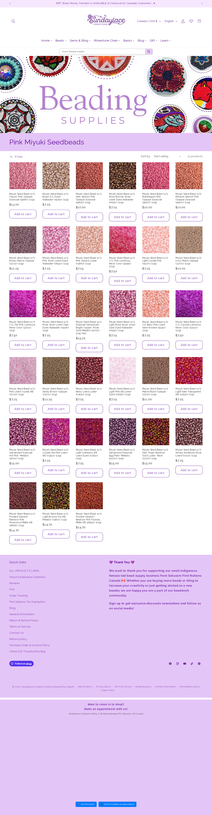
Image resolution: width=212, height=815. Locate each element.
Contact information (165, 686)
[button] (13, 21)
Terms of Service (20, 626)
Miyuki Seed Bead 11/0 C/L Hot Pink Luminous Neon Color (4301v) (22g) (22, 326)
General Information (21, 614)
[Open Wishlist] (191, 21)
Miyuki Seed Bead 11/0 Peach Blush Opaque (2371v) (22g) (155, 391)
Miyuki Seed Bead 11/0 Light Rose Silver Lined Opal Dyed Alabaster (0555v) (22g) (122, 326)
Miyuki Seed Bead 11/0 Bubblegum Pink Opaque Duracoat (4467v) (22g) (155, 198)
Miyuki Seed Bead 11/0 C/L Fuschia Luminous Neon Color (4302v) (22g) (188, 326)
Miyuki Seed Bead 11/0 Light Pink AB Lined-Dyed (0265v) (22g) (122, 391)
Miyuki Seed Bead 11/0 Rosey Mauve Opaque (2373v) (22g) (22, 261)
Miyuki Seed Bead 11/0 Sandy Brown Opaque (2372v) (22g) (55, 391)
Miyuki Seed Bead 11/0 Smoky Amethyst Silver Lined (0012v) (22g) (189, 452)
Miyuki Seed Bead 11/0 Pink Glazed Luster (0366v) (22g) (89, 261)
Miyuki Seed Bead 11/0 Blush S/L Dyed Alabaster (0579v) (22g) (56, 197)
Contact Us (16, 632)
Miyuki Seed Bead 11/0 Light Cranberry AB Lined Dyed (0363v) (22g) (89, 454)
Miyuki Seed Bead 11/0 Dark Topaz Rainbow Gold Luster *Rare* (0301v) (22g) (155, 454)
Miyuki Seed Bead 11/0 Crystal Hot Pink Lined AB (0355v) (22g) (55, 452)
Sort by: (145, 156)
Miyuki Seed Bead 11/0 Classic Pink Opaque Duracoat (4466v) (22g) (22, 197)
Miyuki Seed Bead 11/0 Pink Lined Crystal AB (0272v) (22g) (22, 391)
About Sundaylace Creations (27, 576)
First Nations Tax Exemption (27, 601)
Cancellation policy (190, 686)
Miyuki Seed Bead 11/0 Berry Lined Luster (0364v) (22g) (89, 391)
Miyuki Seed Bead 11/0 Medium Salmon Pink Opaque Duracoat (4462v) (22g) (188, 198)
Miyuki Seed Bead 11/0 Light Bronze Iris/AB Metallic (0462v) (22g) (55, 516)
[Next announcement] (202, 3)
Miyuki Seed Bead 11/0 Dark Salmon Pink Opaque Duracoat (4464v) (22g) (89, 198)
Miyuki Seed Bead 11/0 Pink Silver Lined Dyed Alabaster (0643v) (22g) (56, 261)
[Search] (148, 51)
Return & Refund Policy (23, 620)
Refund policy (18, 638)
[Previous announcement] (10, 3)
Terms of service (122, 686)
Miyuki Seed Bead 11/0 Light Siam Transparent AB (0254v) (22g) (188, 391)
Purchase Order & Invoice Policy (29, 645)
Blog (12, 607)
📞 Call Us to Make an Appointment (117, 804)
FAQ (12, 589)
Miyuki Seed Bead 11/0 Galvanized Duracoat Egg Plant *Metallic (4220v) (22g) (122, 454)
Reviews (14, 583)
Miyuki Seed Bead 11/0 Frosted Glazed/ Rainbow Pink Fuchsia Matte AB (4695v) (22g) (89, 518)
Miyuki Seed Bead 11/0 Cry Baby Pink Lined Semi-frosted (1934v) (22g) (155, 326)
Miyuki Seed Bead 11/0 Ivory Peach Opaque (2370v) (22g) (188, 261)
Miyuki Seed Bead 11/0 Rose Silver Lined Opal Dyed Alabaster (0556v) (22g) (56, 326)
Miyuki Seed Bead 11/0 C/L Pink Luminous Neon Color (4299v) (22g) (122, 262)
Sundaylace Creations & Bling (37, 687)
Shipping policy (143, 686)
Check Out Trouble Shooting (27, 651)
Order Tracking (18, 595)
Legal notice (107, 690)
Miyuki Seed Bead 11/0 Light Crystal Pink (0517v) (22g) (155, 261)
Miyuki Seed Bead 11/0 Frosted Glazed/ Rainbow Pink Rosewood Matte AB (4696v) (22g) (22, 519)
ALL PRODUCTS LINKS (24, 570)
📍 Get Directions (86, 804)
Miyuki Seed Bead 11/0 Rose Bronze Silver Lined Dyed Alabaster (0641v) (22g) (122, 198)
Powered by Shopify (64, 687)
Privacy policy (103, 686)
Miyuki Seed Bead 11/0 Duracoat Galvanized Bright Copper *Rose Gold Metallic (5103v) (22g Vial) (89, 328)
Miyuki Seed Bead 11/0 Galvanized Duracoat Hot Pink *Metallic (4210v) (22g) (22, 454)
